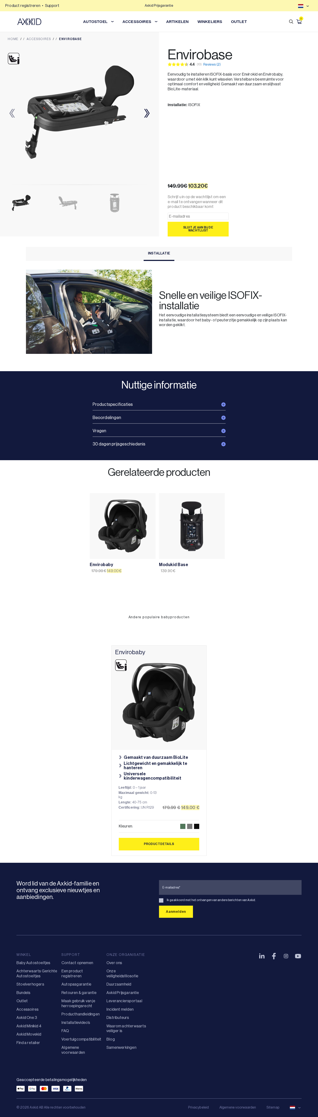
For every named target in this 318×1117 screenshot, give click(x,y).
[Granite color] (189, 826)
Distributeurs (117, 1017)
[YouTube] (298, 956)
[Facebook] (273, 956)
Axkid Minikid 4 (28, 1026)
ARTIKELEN (177, 21)
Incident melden (119, 1009)
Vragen (99, 430)
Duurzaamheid (118, 984)
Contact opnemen (77, 963)
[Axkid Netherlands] (29, 21)
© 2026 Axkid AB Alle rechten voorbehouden (50, 1107)
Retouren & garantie (78, 993)
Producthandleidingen (80, 1014)
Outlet (22, 1001)
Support (52, 5)
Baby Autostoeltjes (33, 963)
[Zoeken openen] (291, 21)
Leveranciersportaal (124, 1001)
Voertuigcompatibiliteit (81, 1039)
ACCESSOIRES (136, 21)
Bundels (23, 993)
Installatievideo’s (75, 1022)
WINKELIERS (210, 21)
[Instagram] (286, 956)
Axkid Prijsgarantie (122, 993)
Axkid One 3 (26, 1017)
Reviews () (212, 64)
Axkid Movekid (28, 1034)
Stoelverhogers (30, 984)
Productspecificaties (113, 404)
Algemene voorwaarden (237, 1107)
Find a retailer (28, 1043)
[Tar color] (196, 826)
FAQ (65, 1031)
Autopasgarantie (76, 984)
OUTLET (239, 21)
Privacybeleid (198, 1107)
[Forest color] (182, 826)
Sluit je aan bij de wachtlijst (198, 229)
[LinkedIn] (261, 956)
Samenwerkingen (121, 1047)
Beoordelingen (107, 417)
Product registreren (22, 5)
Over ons (114, 963)
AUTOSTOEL (95, 21)
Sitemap (273, 1107)
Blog (110, 1039)
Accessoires (27, 1009)
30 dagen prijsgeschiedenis (119, 444)
